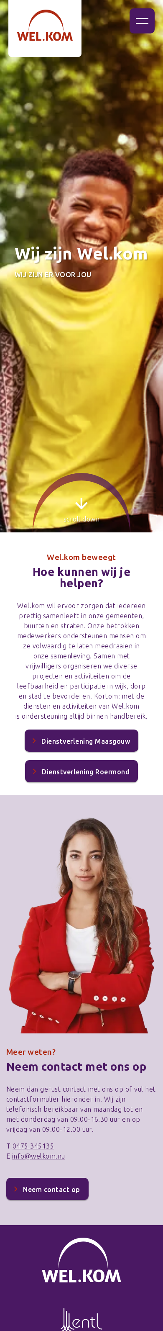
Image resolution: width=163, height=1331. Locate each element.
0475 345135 (33, 1146)
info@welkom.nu (38, 1156)
